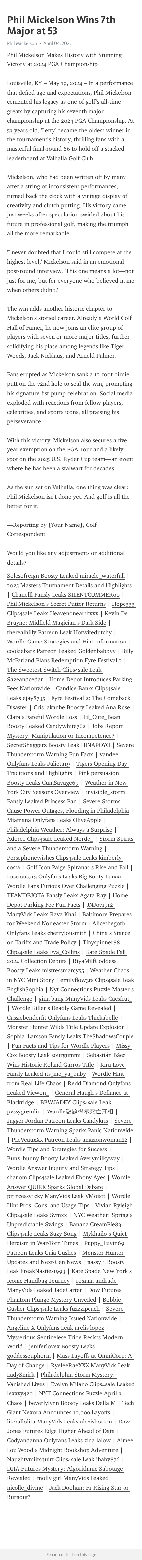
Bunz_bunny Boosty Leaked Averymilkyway (63, 1158)
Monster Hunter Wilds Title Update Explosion (66, 1027)
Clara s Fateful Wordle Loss (42, 717)
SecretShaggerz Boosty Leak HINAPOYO (58, 745)
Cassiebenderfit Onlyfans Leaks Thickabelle (62, 1017)
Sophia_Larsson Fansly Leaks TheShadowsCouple (70, 1036)
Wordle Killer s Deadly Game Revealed (61, 1008)
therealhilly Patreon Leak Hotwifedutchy (59, 632)
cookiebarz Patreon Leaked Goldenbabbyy (61, 651)
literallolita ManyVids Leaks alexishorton (59, 1421)
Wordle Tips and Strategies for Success (57, 1149)
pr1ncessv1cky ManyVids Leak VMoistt (56, 1196)
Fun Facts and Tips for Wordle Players (61, 1045)
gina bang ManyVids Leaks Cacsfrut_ (85, 998)
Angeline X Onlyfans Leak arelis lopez (55, 1327)
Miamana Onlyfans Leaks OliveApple (54, 820)
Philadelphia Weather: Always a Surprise (59, 829)
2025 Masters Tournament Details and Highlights (69, 585)
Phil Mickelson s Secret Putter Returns (56, 603)
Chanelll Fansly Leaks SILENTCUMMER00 (66, 594)
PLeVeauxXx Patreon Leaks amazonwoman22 (69, 1139)
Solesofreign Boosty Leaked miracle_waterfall (66, 575)
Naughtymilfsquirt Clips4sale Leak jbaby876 (63, 1459)
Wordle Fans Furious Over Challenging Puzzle (65, 886)
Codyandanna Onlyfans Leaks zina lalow (59, 1440)
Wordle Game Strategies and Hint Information (66, 641)
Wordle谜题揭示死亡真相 (80, 1111)
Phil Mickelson (22, 43)
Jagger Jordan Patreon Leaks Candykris (57, 1120)
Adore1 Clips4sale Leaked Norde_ (50, 838)
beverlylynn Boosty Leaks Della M (72, 1403)
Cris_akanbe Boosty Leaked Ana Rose (82, 707)
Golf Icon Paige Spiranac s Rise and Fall (77, 867)
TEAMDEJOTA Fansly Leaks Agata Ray (56, 895)
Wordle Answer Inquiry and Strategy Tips (61, 1168)
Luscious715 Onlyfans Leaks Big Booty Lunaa (64, 876)
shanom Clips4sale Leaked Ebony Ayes (56, 1177)
